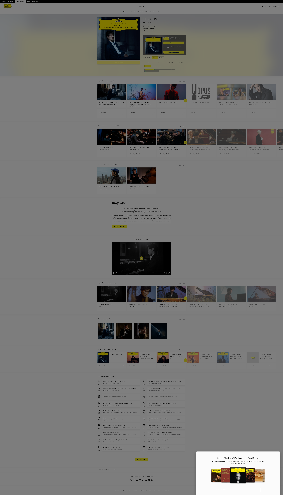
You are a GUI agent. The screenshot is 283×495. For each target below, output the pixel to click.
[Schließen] (277, 454)
